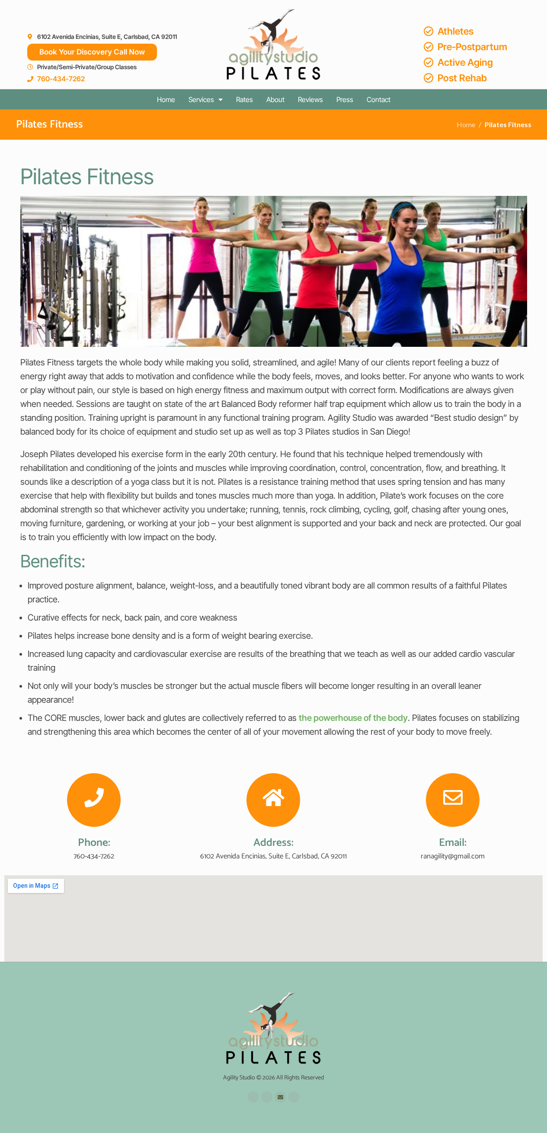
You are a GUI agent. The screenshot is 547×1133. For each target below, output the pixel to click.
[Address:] (273, 800)
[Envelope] (280, 1097)
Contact (378, 99)
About (275, 99)
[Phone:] (94, 800)
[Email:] (453, 800)
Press (344, 99)
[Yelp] (266, 1097)
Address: (273, 843)
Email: (453, 843)
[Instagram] (293, 1097)
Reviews (310, 99)
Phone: (94, 843)
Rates (244, 99)
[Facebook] (253, 1097)
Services (201, 99)
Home (166, 99)
